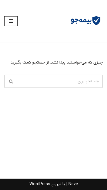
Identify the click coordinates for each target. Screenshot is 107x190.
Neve (73, 184)
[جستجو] (10, 81)
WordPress (39, 184)
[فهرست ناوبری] (11, 21)
